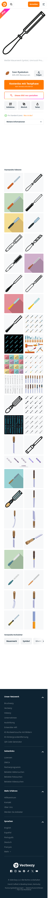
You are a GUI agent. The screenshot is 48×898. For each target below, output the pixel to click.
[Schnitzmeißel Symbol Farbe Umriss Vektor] (13, 801)
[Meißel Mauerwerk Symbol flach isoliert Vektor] (13, 182)
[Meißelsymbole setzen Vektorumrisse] (13, 586)
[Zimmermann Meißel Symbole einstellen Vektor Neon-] (13, 505)
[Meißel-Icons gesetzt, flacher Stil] (13, 545)
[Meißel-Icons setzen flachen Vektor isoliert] (13, 566)
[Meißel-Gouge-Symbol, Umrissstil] (13, 323)
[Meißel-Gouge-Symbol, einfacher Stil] (13, 384)
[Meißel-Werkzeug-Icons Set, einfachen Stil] (13, 646)
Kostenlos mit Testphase (24, 85)
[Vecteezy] (4, 4)
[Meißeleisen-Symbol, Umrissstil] (13, 404)
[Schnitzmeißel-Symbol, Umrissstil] (13, 626)
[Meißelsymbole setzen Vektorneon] (13, 667)
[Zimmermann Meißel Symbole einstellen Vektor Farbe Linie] (13, 485)
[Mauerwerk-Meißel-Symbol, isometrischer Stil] (13, 707)
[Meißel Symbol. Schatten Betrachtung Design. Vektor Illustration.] (23, 744)
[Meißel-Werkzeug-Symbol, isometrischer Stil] (13, 882)
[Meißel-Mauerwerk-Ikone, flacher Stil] (13, 222)
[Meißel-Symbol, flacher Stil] (13, 263)
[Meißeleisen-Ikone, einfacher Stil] (13, 465)
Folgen (39, 75)
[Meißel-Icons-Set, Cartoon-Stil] (13, 525)
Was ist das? (28, 115)
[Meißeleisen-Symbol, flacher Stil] (13, 424)
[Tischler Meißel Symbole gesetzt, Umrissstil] (13, 687)
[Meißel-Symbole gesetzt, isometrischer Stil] (13, 606)
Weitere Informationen (16, 122)
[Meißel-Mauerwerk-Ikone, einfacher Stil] (13, 243)
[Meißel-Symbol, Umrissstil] (13, 303)
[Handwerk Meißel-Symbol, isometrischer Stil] (13, 781)
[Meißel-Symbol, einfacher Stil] (13, 344)
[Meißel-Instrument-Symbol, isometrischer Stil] (13, 842)
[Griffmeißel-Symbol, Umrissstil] (13, 727)
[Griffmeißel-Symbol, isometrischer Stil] (13, 821)
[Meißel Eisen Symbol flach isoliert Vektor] (13, 444)
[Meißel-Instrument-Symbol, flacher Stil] (13, 761)
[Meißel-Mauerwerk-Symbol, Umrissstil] (13, 202)
